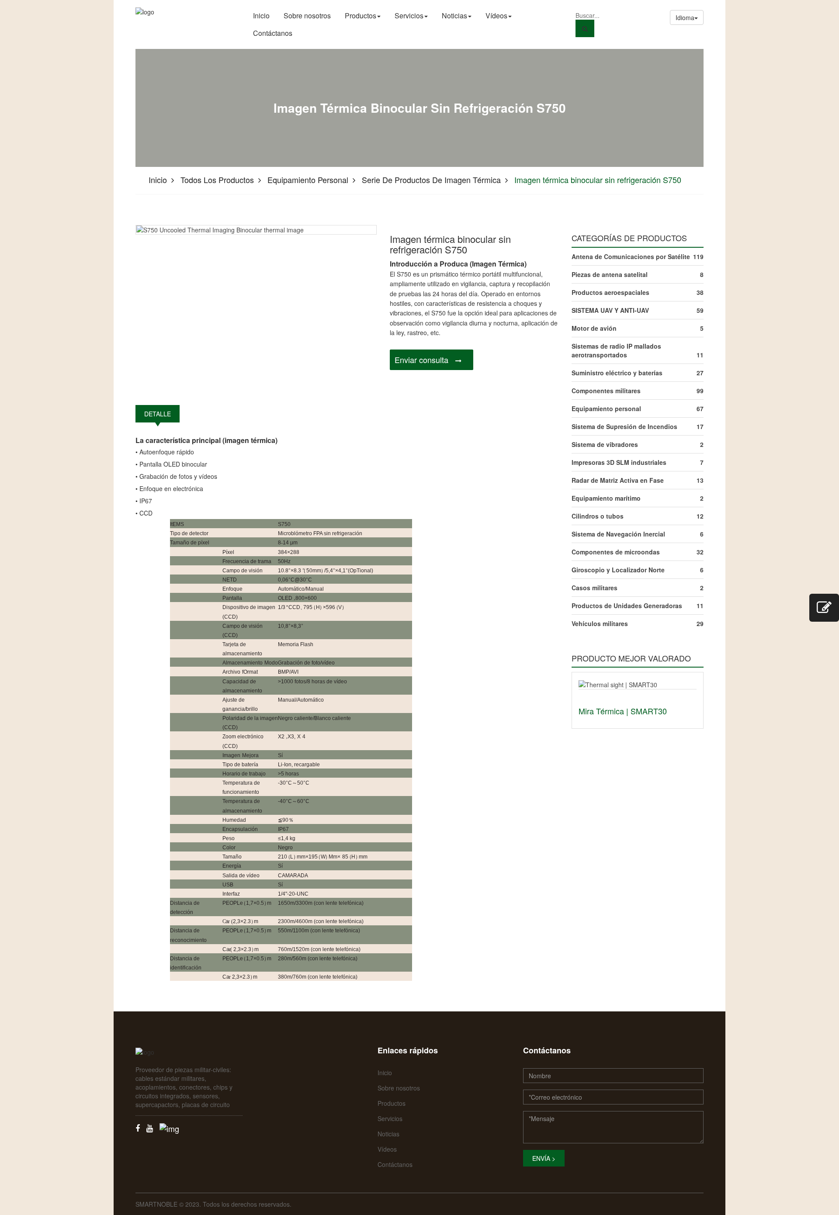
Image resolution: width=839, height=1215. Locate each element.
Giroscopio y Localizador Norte (618, 569)
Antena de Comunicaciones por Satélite (631, 256)
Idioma (685, 17)
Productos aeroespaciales (610, 292)
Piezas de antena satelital (610, 274)
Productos (360, 15)
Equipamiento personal (307, 179)
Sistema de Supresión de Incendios (624, 426)
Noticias (454, 15)
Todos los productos (217, 179)
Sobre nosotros (307, 15)
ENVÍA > (543, 1158)
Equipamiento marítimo (606, 498)
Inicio (261, 15)
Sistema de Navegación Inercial (618, 534)
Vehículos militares (600, 623)
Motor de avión (594, 328)
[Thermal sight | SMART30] (618, 683)
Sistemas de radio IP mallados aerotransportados (616, 350)
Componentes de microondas (616, 551)
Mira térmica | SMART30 (623, 711)
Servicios (409, 15)
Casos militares (594, 587)
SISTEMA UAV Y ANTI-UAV (610, 310)
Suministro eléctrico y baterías (617, 372)
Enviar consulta (421, 359)
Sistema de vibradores (605, 444)
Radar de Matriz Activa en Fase (618, 480)
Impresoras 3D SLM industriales (619, 462)
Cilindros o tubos (598, 516)
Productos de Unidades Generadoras (627, 605)
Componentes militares (606, 390)
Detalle (157, 413)
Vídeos (496, 15)
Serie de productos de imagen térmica (431, 179)
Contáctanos (272, 33)
